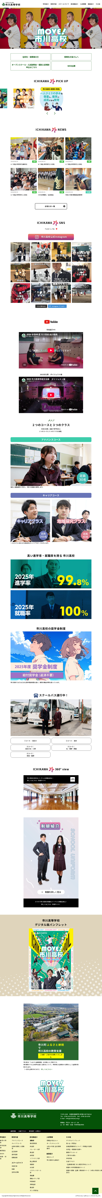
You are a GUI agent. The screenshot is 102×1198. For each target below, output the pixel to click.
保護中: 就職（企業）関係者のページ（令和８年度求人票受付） (84, 1171)
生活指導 (14, 1151)
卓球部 (32, 1155)
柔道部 (32, 1152)
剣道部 (32, 1146)
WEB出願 (71, 66)
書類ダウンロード (71, 1152)
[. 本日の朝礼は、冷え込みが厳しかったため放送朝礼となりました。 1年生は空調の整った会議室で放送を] (81, 272)
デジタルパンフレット (73, 1140)
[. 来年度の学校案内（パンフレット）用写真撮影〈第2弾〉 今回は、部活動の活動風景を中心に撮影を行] (20, 272)
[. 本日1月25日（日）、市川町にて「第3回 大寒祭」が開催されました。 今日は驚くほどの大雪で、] (41, 293)
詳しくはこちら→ (46, 1069)
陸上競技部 (33, 1161)
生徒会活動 (15, 1172)
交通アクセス (22, 1131)
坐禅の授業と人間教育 (18, 1147)
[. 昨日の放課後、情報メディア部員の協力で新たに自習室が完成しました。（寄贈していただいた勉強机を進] (20, 252)
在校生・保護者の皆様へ (74, 1149)
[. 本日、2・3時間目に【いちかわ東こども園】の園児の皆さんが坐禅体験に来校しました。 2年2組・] (41, 252)
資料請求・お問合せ (35, 1131)
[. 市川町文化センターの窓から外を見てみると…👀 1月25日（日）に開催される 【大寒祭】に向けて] (81, 293)
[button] (47, 113)
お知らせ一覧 (50, 206)
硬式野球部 (33, 1143)
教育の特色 (3, 1141)
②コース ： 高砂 (71, 741)
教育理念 (3, 1151)
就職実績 (14, 1157)
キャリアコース (16, 1143)
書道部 (32, 1187)
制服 (13, 1169)
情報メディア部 (35, 1178)
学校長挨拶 (3, 1146)
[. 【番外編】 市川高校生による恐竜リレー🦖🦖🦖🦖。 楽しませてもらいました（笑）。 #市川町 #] (20, 293)
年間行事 (14, 1166)
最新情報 (13, 1131)
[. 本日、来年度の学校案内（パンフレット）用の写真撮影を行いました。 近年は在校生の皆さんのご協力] (61, 272)
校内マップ (50, 1157)
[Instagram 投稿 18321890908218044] (61, 293)
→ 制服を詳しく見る (51, 892)
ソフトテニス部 (35, 1158)
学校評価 (69, 1158)
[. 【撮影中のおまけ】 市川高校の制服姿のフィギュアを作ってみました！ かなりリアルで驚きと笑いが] (41, 272)
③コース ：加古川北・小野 (30, 747)
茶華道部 (32, 1184)
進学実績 (14, 1154)
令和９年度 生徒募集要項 (54, 1147)
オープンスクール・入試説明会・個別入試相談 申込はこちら (30, 65)
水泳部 (32, 1167)
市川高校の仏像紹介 (53, 1160)
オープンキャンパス (53, 1143)
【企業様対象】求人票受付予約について (78, 1164)
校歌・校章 (3, 1158)
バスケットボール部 (35, 1171)
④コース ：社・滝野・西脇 (71, 747)
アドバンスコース (17, 1140)
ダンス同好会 (34, 1190)
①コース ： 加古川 (30, 741)
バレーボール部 (35, 1149)
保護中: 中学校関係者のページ (75, 1167)
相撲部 (32, 1164)
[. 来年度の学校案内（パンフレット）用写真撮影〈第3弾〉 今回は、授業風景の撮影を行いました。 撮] (81, 252)
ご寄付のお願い (71, 1155)
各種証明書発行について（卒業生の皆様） (79, 1146)
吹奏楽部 (32, 1181)
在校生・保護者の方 (31, 57)
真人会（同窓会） (71, 1143)
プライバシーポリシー (83, 1196)
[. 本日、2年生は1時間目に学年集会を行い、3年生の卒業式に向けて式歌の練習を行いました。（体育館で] (61, 252)
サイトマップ (95, 1196)
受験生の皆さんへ (71, 57)
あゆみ (2, 1154)
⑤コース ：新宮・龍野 (30, 754)
